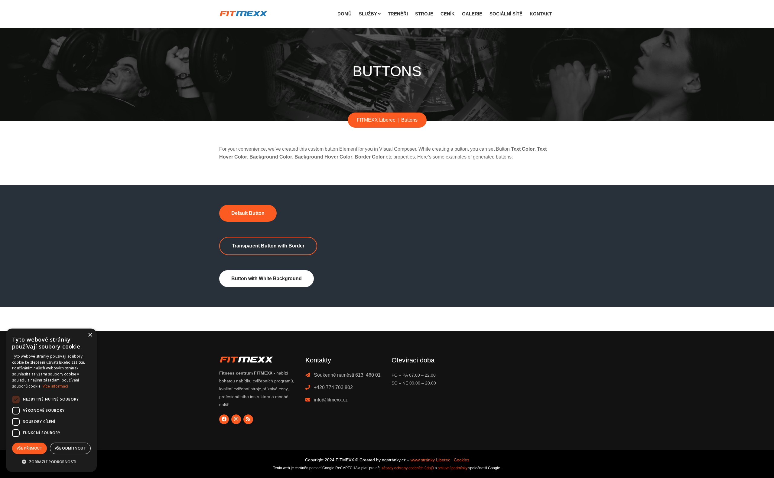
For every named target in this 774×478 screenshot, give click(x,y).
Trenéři (398, 13)
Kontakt (541, 13)
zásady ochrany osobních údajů (408, 468)
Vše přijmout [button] (29, 448)
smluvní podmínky (452, 468)
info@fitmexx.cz (331, 399)
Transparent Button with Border (268, 245)
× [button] (90, 335)
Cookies (461, 459)
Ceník (448, 13)
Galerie (472, 13)
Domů (344, 13)
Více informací (55, 386)
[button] (51, 462)
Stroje (424, 13)
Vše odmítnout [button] (70, 448)
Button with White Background (266, 278)
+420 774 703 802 (333, 387)
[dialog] (51, 400)
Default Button (248, 213)
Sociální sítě (505, 13)
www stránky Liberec (430, 459)
